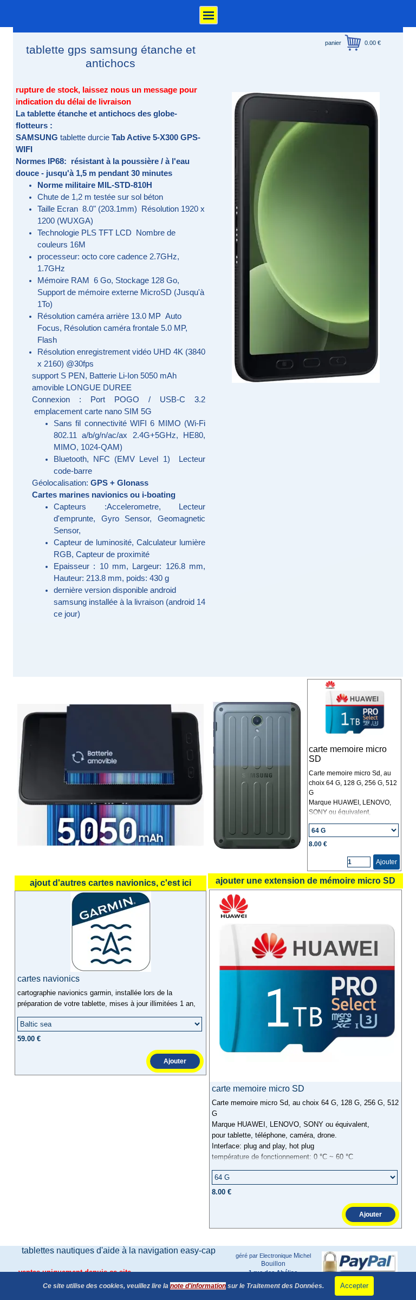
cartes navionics (48, 978)
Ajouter (386, 862)
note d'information (198, 1286)
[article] (354, 775)
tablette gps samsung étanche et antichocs (112, 56)
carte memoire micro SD (258, 1088)
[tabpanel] (110, 352)
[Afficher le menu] (208, 15)
